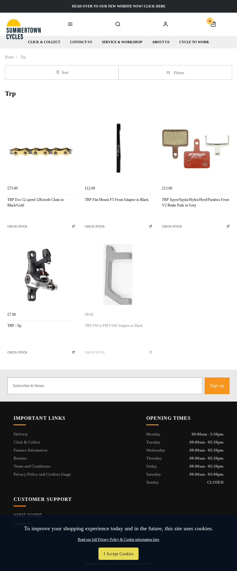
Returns (20, 458)
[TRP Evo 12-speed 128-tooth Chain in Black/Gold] (41, 149)
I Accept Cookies (118, 553)
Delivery (21, 434)
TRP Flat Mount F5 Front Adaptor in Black (116, 200)
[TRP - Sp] (41, 275)
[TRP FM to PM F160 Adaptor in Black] (118, 275)
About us (160, 42)
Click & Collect (44, 42)
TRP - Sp (14, 325)
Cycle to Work (194, 42)
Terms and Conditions (32, 466)
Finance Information (31, 450)
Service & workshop (122, 42)
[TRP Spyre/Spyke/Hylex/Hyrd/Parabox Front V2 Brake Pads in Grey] (196, 149)
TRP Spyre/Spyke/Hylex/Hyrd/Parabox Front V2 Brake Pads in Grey (195, 203)
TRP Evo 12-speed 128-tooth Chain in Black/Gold (35, 203)
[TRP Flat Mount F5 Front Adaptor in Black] (118, 149)
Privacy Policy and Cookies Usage (42, 474)
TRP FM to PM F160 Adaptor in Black (114, 325)
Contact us (81, 42)
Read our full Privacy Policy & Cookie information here (118, 539)
